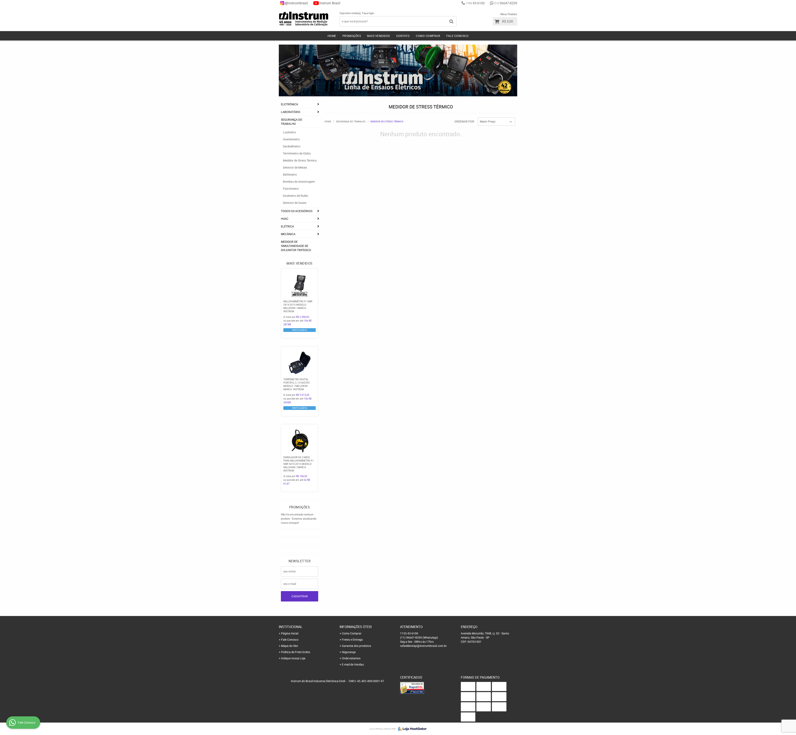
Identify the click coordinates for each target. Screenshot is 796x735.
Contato (403, 36)
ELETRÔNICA (289, 104)
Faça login (368, 13)
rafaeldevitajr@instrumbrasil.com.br (423, 646)
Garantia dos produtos (356, 646)
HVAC (284, 219)
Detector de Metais (295, 167)
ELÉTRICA (287, 226)
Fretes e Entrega (352, 639)
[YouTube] (329, 3)
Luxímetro (289, 132)
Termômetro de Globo (297, 153)
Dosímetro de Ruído (295, 196)
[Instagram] (295, 3)
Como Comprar (428, 36)
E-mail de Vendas (353, 664)
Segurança (349, 652)
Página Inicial (289, 633)
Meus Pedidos (508, 14)
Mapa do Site (289, 646)
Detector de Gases (294, 203)
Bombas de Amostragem (299, 181)
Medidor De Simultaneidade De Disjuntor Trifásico (296, 246)
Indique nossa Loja (293, 658)
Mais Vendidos (378, 36)
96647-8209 (505, 3)
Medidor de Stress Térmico (300, 160)
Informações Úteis (356, 626)
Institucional (290, 626)
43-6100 (475, 3)
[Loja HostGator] (411, 729)
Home (332, 36)
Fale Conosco (457, 36)
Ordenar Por (464, 121)
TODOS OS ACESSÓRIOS (296, 211)
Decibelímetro (291, 146)
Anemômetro (291, 139)
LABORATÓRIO (290, 112)
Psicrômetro (291, 189)
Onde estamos (351, 658)
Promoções (351, 36)
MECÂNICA (288, 234)
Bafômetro (290, 174)
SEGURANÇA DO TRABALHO (291, 122)
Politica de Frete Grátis (295, 652)
